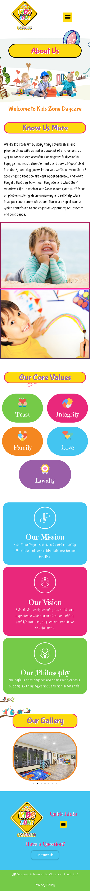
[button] (67, 17)
